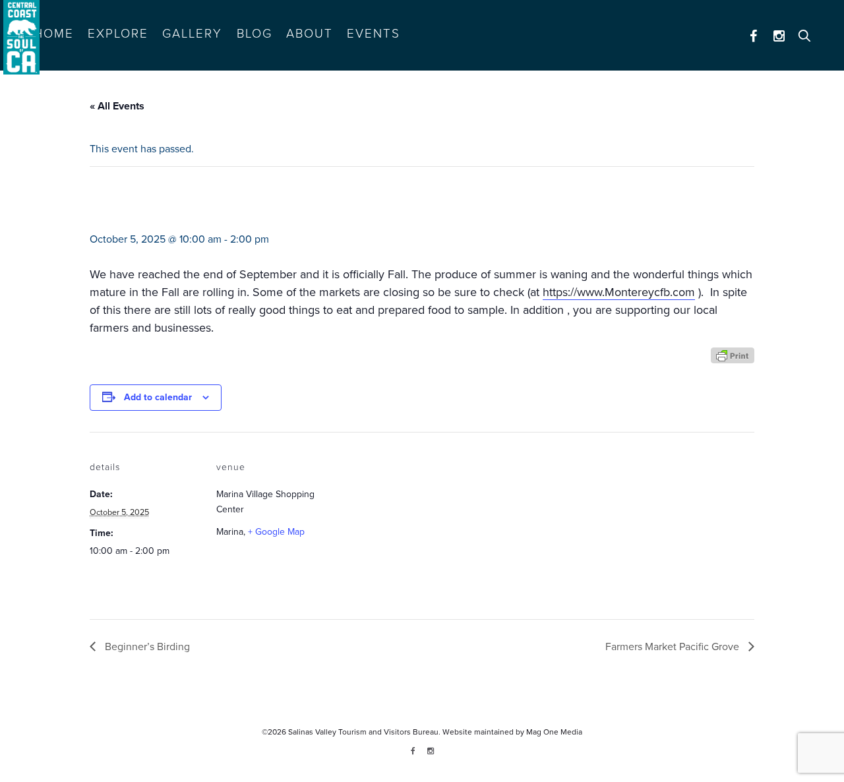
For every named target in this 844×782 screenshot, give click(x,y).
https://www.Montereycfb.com (619, 292)
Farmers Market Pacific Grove (673, 646)
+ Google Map (276, 531)
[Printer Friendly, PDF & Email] (732, 354)
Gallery (192, 33)
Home (54, 33)
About (309, 33)
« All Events (117, 106)
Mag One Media (554, 732)
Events (373, 33)
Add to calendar (158, 397)
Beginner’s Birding (146, 646)
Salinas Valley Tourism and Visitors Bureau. (363, 732)
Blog (254, 33)
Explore (118, 33)
